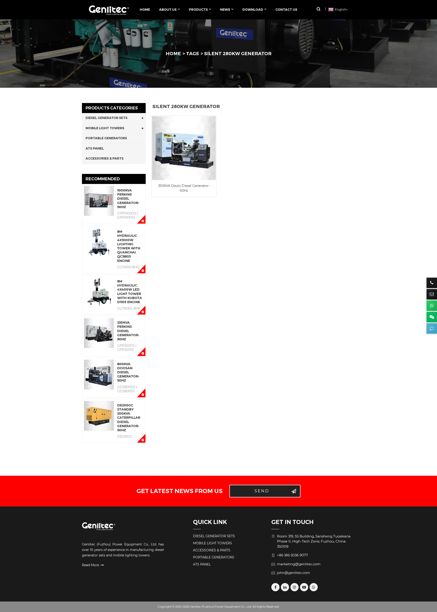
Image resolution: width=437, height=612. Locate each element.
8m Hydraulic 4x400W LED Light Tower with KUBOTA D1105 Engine (129, 291)
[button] (318, 8)
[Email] (432, 294)
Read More (90, 565)
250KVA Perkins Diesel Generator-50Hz (128, 330)
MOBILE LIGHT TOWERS (105, 128)
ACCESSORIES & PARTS (105, 158)
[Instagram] (294, 587)
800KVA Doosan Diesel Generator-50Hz (128, 372)
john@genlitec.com (293, 573)
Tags (192, 53)
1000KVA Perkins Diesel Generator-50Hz (128, 198)
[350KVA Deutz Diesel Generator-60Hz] (184, 148)
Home (173, 53)
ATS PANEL (95, 148)
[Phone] (432, 283)
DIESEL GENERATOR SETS (106, 118)
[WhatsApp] (314, 587)
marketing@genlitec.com (298, 564)
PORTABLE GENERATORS (106, 138)
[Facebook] (275, 587)
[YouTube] (304, 587)
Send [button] (261, 490)
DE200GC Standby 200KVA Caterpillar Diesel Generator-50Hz (128, 417)
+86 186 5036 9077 (292, 555)
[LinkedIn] (285, 587)
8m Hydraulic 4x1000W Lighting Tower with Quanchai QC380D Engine (128, 246)
